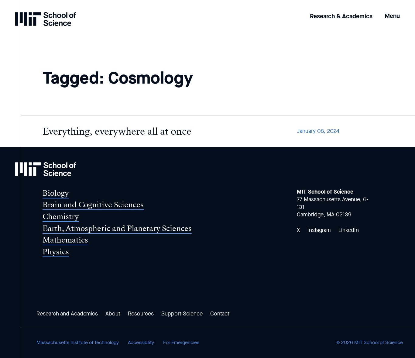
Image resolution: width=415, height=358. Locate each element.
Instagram (319, 230)
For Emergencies (181, 342)
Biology (56, 193)
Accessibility (141, 342)
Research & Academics (341, 16)
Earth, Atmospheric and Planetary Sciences (117, 228)
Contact (219, 313)
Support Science (182, 313)
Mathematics (65, 240)
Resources (141, 313)
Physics (56, 251)
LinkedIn (348, 230)
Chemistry (61, 216)
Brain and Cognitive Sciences (93, 204)
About (112, 313)
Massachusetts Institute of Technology (77, 342)
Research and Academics (67, 313)
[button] (392, 11)
